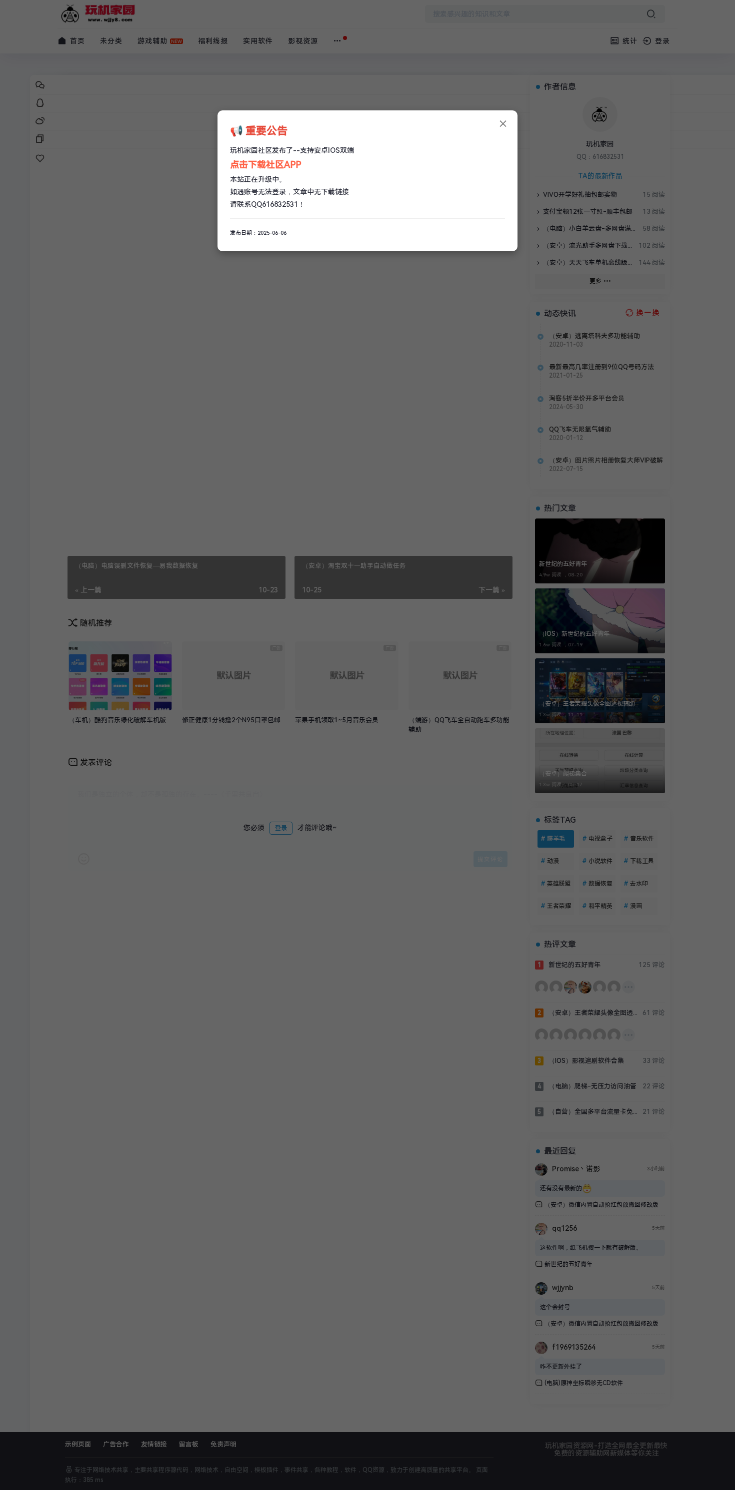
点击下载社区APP (265, 164)
